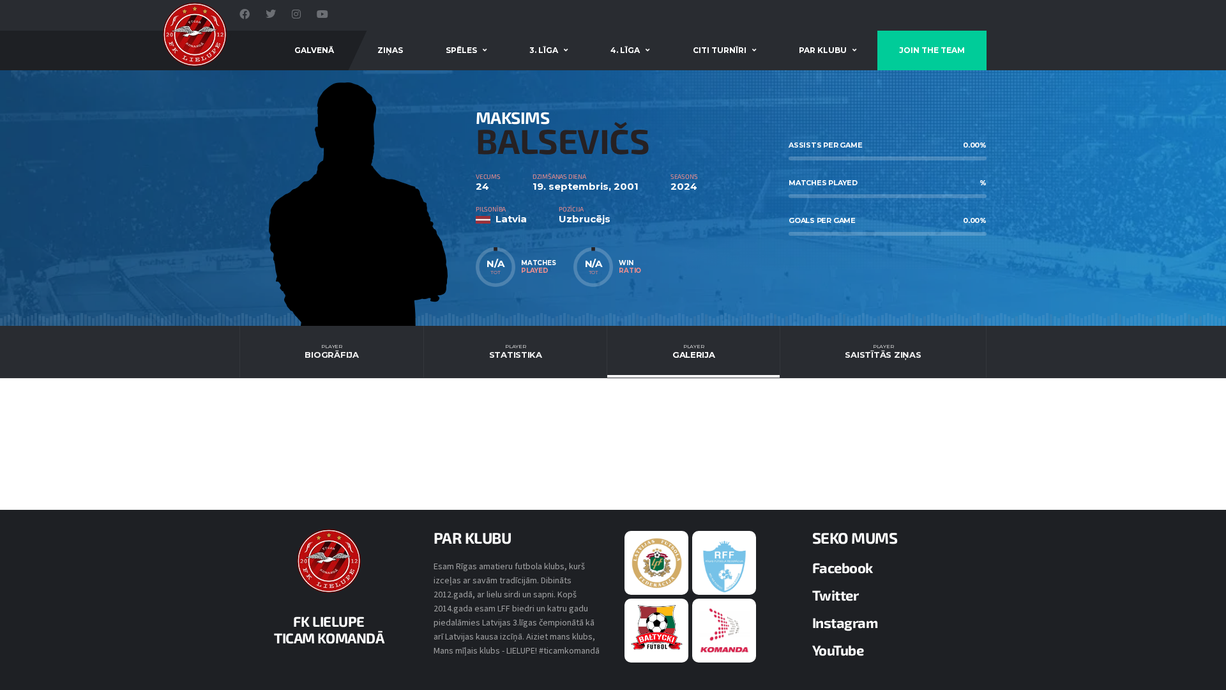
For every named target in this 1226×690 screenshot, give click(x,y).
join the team (932, 50)
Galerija (693, 351)
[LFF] (657, 562)
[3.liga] (724, 565)
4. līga (625, 50)
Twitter (835, 594)
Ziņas (390, 50)
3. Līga (543, 50)
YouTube (838, 649)
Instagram (845, 622)
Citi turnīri (719, 50)
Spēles (461, 50)
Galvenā (314, 50)
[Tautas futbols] (724, 630)
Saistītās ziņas (883, 351)
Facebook (842, 567)
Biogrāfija (331, 351)
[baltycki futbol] (657, 626)
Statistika (515, 351)
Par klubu (823, 50)
